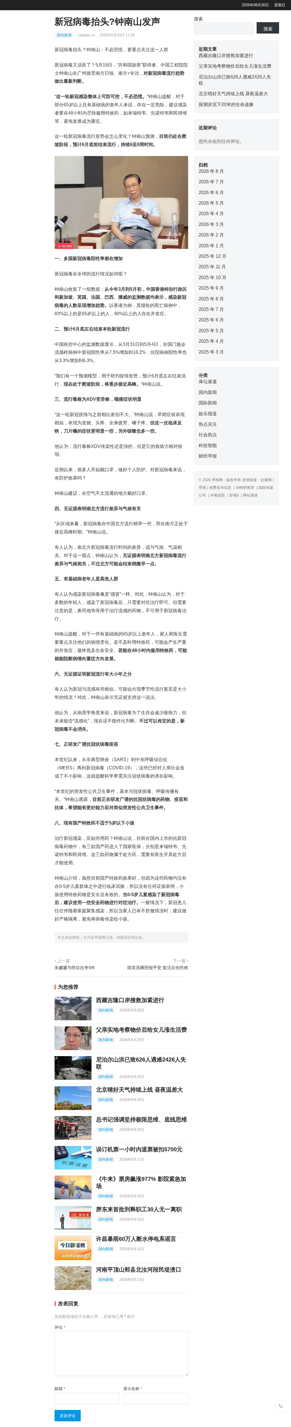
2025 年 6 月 (211, 319)
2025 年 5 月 (211, 330)
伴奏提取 (217, 495)
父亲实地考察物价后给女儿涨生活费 (141, 1030)
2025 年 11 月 (212, 266)
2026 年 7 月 (211, 181)
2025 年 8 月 (211, 298)
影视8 (234, 495)
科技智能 (208, 445)
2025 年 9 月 (211, 288)
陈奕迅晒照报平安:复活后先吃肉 (157, 967)
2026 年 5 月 (211, 203)
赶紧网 (266, 480)
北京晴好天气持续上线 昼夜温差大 (139, 1090)
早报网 (217, 480)
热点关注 (208, 424)
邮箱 (60, 1388)
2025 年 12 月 (212, 256)
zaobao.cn (87, 35)
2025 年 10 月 (212, 277)
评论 (60, 1327)
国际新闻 (208, 402)
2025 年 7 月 (211, 309)
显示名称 (132, 1388)
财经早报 (208, 456)
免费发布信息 (220, 487)
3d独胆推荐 (245, 487)
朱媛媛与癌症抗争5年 (75, 967)
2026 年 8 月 (211, 171)
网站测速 (250, 495)
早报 (202, 487)
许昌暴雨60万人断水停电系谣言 (136, 1239)
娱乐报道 (208, 413)
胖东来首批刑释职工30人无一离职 (139, 1209)
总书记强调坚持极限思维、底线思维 (141, 1119)
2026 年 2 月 (211, 234)
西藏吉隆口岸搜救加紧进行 (130, 1000)
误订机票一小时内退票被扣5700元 (139, 1149)
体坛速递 (208, 381)
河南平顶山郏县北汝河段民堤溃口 (138, 1269)
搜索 (198, 18)
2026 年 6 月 (211, 192)
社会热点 (208, 434)
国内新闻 (64, 35)
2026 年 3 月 (211, 224)
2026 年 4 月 (211, 213)
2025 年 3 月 (211, 352)
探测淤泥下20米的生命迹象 (226, 104)
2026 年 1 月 (211, 245)
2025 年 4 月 (211, 341)
